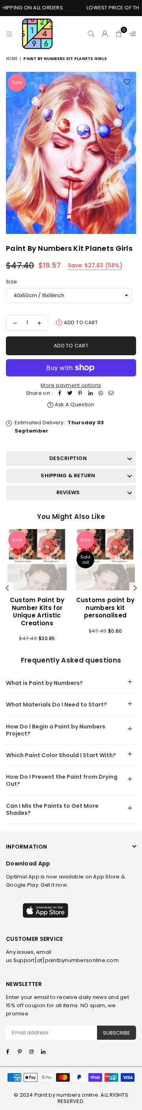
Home (11, 59)
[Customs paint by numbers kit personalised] (105, 559)
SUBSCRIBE (116, 1033)
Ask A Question (74, 404)
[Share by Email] (111, 393)
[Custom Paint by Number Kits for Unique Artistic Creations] (37, 559)
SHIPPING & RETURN (68, 475)
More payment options (71, 385)
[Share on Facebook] (59, 393)
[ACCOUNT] (105, 34)
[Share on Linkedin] (90, 393)
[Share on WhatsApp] (100, 393)
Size (11, 281)
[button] (119, 34)
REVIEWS (68, 492)
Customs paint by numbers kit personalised (105, 607)
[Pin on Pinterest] (80, 393)
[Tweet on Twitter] (70, 393)
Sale (17, 82)
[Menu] (9, 34)
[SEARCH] (91, 34)
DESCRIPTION (68, 458)
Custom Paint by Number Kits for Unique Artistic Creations (37, 611)
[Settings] (131, 34)
